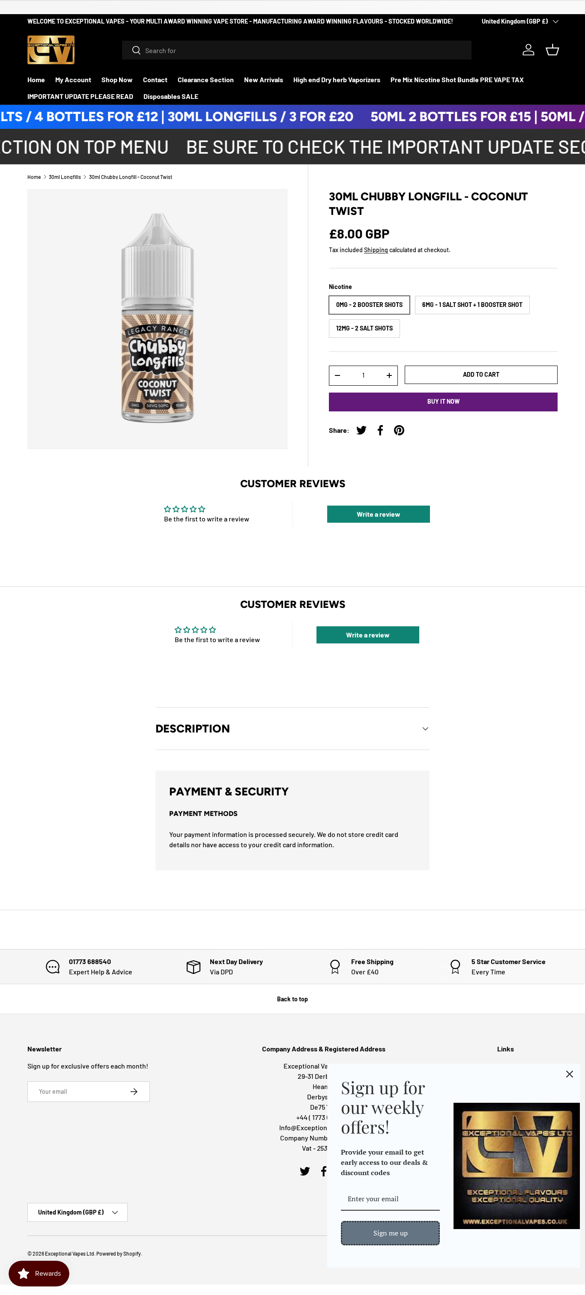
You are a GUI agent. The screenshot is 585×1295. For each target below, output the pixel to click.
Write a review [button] (378, 514)
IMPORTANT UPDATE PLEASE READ (80, 96)
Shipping (376, 249)
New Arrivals (263, 79)
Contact (155, 79)
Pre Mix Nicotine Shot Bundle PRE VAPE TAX (457, 79)
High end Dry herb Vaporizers (336, 79)
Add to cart (481, 374)
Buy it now (443, 401)
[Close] (569, 1074)
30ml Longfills (65, 176)
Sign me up (390, 1233)
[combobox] (297, 50)
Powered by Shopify (118, 1253)
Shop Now (117, 79)
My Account (73, 79)
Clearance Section (206, 79)
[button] (552, 49)
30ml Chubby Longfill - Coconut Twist (130, 176)
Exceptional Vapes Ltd (69, 1253)
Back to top (292, 999)
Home (36, 79)
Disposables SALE (170, 96)
